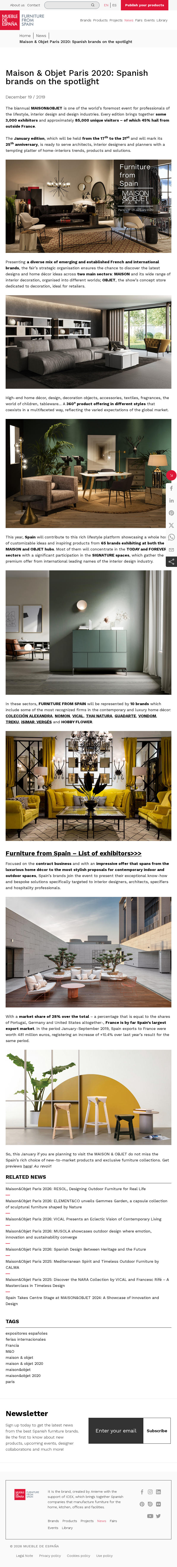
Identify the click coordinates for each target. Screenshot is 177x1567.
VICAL (78, 716)
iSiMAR (28, 722)
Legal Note (24, 1556)
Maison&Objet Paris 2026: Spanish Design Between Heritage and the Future (76, 1249)
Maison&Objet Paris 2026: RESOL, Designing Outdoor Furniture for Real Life (76, 1188)
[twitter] (171, 525)
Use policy (104, 1556)
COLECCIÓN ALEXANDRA (29, 716)
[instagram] (150, 1491)
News (128, 20)
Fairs (138, 20)
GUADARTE (125, 716)
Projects (116, 20)
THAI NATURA (99, 716)
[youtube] (150, 1516)
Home (25, 35)
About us (17, 5)
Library (162, 20)
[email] (171, 550)
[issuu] (150, 1504)
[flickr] (158, 1504)
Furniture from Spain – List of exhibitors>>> (74, 853)
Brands (85, 20)
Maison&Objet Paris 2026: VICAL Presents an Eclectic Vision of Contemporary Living (83, 1219)
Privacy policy (50, 1556)
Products (100, 20)
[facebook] (171, 488)
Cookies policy (78, 1556)
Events (149, 20)
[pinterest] (171, 513)
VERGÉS (44, 722)
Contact (33, 5)
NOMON (62, 716)
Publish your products (144, 5)
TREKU (12, 722)
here (27, 1166)
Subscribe (157, 1430)
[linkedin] (171, 500)
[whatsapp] (171, 537)
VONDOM (147, 716)
